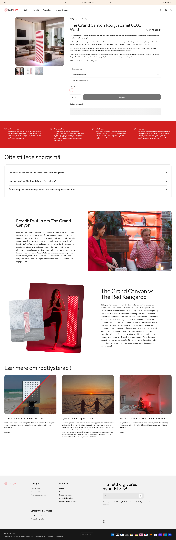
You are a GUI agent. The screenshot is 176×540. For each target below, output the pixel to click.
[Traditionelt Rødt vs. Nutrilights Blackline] (30, 394)
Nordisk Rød (35, 489)
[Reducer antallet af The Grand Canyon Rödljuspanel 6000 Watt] (72, 97)
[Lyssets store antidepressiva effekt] (88, 394)
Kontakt (62, 489)
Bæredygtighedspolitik (68, 501)
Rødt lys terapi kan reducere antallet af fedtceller (143, 418)
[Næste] (111, 2)
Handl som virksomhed (39, 516)
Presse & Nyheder (37, 519)
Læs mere (7, 432)
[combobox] (167, 2)
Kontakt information (48, 536)
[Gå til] (19, 71)
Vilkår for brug (29, 536)
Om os (61, 492)
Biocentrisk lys (36, 492)
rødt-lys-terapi (82, 38)
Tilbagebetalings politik (9, 536)
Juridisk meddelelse (58, 536)
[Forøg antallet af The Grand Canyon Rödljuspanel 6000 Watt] (79, 97)
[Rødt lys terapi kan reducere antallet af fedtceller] (146, 394)
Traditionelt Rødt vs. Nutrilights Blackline (24, 418)
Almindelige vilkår (66, 498)
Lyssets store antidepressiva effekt (78, 418)
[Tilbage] (65, 2)
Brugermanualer (65, 495)
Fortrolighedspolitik (20, 536)
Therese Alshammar (38, 495)
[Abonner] (140, 496)
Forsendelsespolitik (38, 536)
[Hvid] (71, 89)
